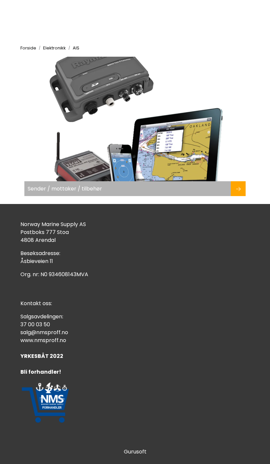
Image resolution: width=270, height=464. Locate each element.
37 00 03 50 (35, 324)
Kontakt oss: (36, 303)
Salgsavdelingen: (41, 316)
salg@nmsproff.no (44, 332)
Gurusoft (135, 451)
